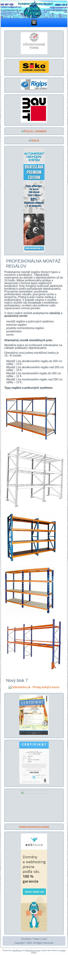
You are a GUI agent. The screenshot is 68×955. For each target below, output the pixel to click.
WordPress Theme (33, 950)
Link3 (44, 939)
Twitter (36, 939)
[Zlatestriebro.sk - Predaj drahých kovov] (34, 687)
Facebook (26, 939)
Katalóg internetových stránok (34, 826)
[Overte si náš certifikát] (34, 54)
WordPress (17, 950)
